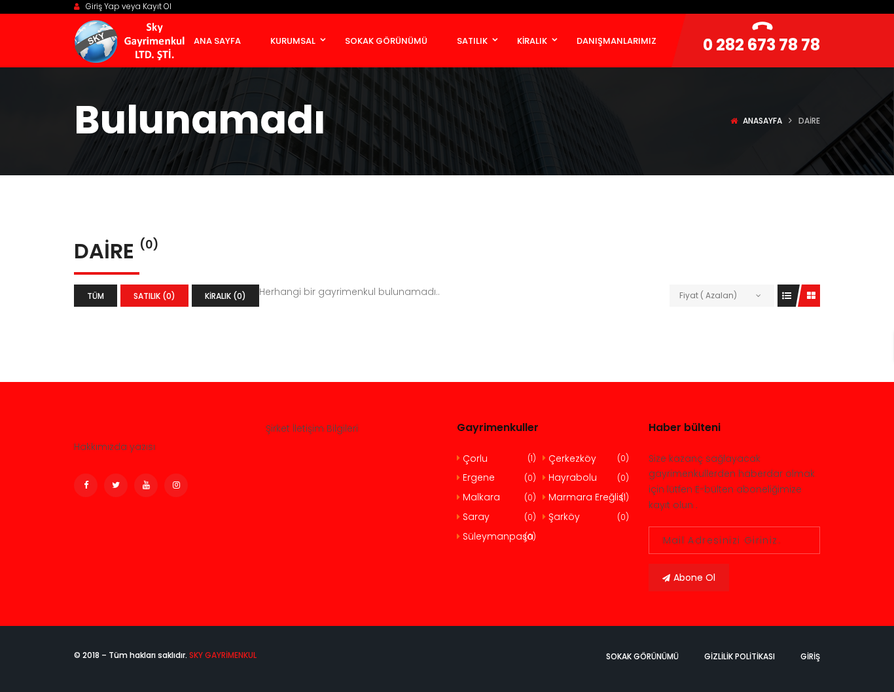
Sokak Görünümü (642, 656)
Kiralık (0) (225, 296)
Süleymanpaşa (498, 536)
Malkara (498, 497)
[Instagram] (176, 485)
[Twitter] (116, 485)
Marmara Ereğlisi (587, 497)
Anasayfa (762, 120)
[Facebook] (86, 485)
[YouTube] (146, 485)
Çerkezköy (587, 458)
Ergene (498, 477)
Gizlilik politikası (739, 656)
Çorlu (498, 458)
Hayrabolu (587, 477)
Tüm (95, 296)
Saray (498, 516)
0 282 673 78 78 (761, 45)
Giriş (810, 656)
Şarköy (587, 516)
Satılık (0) (154, 296)
